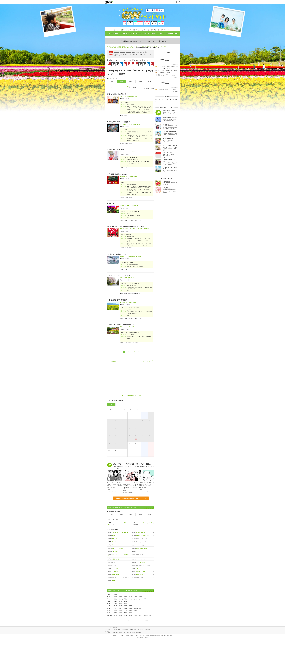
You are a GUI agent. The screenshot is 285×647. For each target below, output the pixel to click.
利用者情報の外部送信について (166, 635)
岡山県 (120, 610)
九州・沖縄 (166, 30)
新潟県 (125, 601)
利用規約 (114, 635)
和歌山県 (136, 608)
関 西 (108, 608)
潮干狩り (122, 52)
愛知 (145, 30)
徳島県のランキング (118, 523)
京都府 (120, 608)
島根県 (135, 610)
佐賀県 (120, 615)
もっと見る (174, 77)
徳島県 (121, 514)
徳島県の (118, 532)
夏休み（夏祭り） (137, 629)
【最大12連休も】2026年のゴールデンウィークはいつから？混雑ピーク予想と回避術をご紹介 (133, 55)
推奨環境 (127, 635)
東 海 (108, 606)
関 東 (108, 599)
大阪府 (115, 608)
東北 (127, 30)
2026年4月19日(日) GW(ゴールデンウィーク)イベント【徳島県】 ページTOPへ (138, 621)
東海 (142, 30)
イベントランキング (143, 33)
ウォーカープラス (109, 629)
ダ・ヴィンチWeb (115, 632)
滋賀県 (140, 608)
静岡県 (130, 606)
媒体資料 (147, 635)
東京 (134, 30)
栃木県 (140, 599)
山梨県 (115, 601)
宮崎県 (140, 615)
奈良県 (130, 608)
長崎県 (125, 615)
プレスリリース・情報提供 (140, 635)
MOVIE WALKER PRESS (131, 632)
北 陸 (108, 603)
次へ (135, 352)
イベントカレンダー (128, 33)
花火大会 (131, 629)
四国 (162, 30)
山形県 (135, 596)
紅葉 (142, 629)
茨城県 (145, 599)
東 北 (108, 596)
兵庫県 (125, 608)
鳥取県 (130, 610)
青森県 (120, 596)
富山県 (120, 603)
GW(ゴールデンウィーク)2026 (114, 30)
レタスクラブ (108, 632)
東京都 (115, 599)
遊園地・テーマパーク (172, 33)
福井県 (125, 603)
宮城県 (115, 596)
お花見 (119, 629)
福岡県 (115, 615)
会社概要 (158, 635)
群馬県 (135, 599)
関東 (131, 30)
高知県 (149, 82)
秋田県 (130, 596)
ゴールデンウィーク (125, 629)
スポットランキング (158, 33)
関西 (152, 30)
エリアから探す (113, 33)
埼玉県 (130, 599)
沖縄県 (150, 615)
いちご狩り (115, 629)
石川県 (115, 603)
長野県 (120, 601)
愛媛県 (140, 82)
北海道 (123, 30)
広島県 (115, 610)
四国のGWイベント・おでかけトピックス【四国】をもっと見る (131, 498)
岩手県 (125, 596)
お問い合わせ (132, 635)
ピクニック (128, 52)
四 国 (108, 612)
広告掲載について (153, 635)
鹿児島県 (146, 615)
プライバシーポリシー (120, 635)
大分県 (135, 615)
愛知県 (115, 606)
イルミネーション (147, 629)
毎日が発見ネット (139, 632)
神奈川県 (121, 599)
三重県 (125, 606)
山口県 (125, 610)
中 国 (108, 610)
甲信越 (138, 30)
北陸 (148, 30)
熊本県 (130, 615)
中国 (158, 30)
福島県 (140, 596)
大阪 (155, 30)
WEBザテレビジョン (122, 632)
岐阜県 (120, 606)
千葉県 (125, 599)
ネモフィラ (116, 52)
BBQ (133, 52)
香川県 (130, 82)
